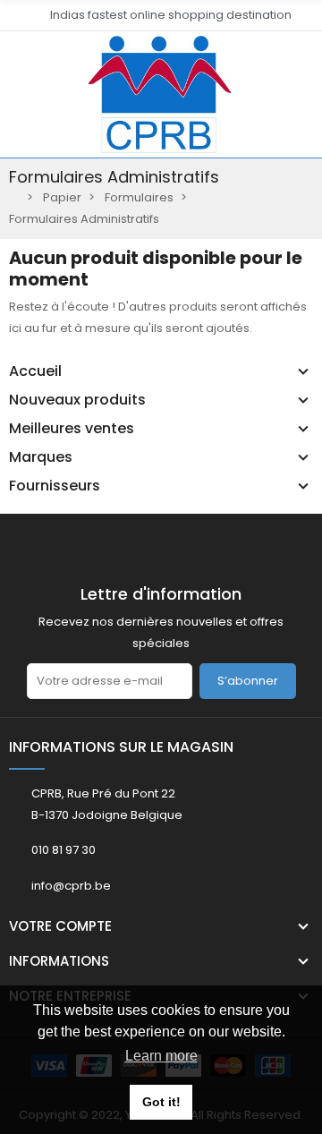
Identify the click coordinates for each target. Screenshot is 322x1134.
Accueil (35, 371)
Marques (40, 457)
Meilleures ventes (71, 429)
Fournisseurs (54, 486)
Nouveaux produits (77, 400)
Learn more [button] (161, 1055)
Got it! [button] (161, 1102)
